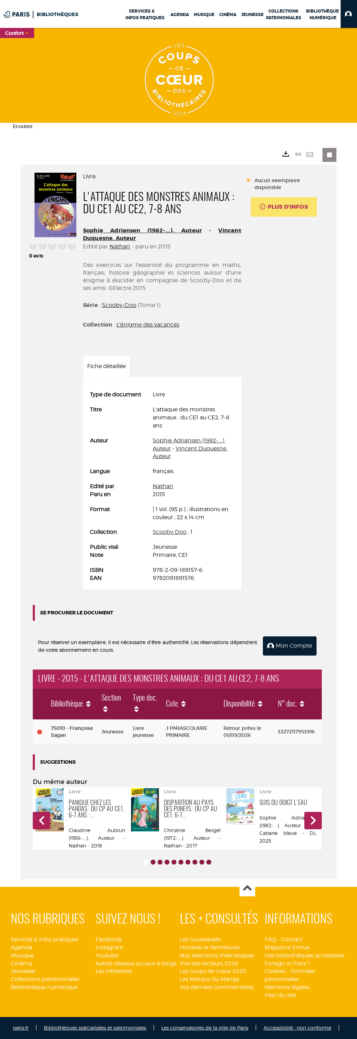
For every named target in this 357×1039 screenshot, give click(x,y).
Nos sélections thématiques (217, 955)
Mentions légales (287, 987)
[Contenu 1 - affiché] (146, 862)
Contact (292, 939)
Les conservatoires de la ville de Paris (204, 1028)
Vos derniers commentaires (217, 987)
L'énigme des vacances (147, 324)
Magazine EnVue (287, 947)
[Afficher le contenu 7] (187, 862)
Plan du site (280, 995)
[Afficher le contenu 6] (180, 862)
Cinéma (21, 963)
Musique (22, 955)
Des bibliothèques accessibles (304, 955)
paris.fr (21, 1028)
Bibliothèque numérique (44, 987)
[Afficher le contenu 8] (194, 862)
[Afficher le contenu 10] (208, 862)
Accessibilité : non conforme (297, 1028)
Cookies (275, 971)
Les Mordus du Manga (209, 979)
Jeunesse (23, 971)
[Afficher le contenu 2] (153, 862)
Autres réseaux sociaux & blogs (136, 963)
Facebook (109, 939)
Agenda (21, 947)
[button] (349, 14)
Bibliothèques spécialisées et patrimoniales (95, 1028)
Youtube (107, 955)
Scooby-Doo (119, 305)
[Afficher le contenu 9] (201, 862)
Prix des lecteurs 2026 (209, 963)
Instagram (109, 947)
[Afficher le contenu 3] (160, 862)
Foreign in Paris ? (287, 963)
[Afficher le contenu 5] (174, 862)
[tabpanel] (162, 486)
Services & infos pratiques (44, 939)
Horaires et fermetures (210, 947)
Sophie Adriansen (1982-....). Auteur (142, 230)
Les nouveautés (200, 939)
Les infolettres (114, 971)
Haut (247, 888)
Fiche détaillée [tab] (106, 366)
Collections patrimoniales (45, 979)
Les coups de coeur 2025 (213, 971)
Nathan (119, 246)
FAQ (270, 939)
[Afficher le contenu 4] (167, 862)
